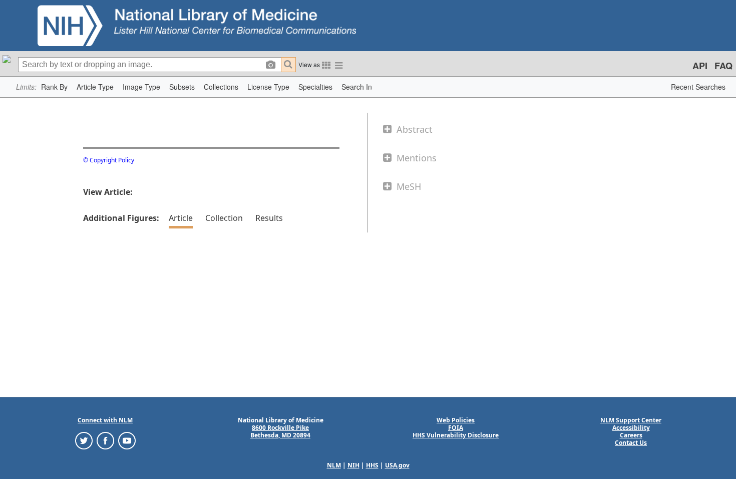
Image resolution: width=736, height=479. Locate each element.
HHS (372, 465)
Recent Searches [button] (698, 87)
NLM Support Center (630, 420)
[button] (54, 87)
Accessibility (631, 427)
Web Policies (456, 420)
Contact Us (631, 442)
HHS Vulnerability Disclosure (456, 435)
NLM (334, 465)
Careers (631, 435)
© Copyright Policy (108, 160)
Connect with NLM (105, 420)
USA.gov (397, 465)
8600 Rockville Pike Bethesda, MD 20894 (280, 431)
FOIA (455, 427)
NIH (353, 465)
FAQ (723, 65)
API (699, 65)
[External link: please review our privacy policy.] (84, 440)
